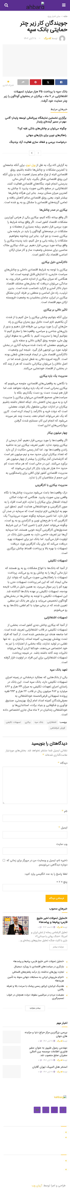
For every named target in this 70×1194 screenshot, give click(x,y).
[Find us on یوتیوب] (37, 1110)
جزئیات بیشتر (57, 946)
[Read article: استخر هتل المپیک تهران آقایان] (12, 1071)
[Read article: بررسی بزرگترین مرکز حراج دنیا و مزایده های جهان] (12, 1037)
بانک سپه (39, 722)
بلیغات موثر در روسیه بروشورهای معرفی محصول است (36, 1137)
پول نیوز (31, 165)
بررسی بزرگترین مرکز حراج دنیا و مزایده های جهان (46, 1034)
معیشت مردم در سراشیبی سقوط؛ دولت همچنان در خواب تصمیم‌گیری (35, 996)
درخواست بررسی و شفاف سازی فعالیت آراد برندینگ (37, 142)
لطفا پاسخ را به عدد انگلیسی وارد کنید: (45, 874)
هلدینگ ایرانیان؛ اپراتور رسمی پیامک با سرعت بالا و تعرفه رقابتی (35, 988)
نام (64, 811)
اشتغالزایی (51, 722)
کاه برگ (47, 38)
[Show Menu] (64, 5)
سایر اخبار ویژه (54, 16)
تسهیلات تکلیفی (13, 722)
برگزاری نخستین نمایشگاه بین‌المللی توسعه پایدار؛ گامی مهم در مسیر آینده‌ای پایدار (35, 120)
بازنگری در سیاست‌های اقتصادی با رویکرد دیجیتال (39, 967)
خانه (65, 16)
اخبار (7, 919)
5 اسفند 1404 (48, 927)
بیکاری (28, 722)
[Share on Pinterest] (35, 82)
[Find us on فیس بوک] (63, 1110)
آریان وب (37, 1185)
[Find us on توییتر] (54, 1110)
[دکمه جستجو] (6, 5)
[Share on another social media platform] (23, 82)
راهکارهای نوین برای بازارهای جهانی (46, 135)
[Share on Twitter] (48, 82)
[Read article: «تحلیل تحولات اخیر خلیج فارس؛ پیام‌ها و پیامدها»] (16, 925)
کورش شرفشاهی (57, 728)
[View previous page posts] (38, 153)
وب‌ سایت (61, 844)
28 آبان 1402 (30, 38)
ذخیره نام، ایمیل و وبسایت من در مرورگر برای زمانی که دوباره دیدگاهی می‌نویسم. (37, 862)
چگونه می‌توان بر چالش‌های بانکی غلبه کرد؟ (42, 128)
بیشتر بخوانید (35, 1008)
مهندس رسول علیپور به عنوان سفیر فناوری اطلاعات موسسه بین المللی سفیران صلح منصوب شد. (48, 1051)
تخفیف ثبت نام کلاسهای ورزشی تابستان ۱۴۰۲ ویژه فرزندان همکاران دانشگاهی (33, 1162)
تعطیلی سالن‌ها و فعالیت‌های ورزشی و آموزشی (39, 1169)
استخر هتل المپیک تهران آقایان (49, 1067)
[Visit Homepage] (35, 5)
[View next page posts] (31, 153)
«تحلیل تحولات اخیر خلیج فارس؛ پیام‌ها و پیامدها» (52, 920)
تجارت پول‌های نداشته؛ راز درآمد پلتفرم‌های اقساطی (38, 972)
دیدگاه (62, 763)
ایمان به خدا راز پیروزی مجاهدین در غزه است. (40, 1132)
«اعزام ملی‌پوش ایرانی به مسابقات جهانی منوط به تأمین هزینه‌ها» (36, 979)
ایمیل (62, 828)
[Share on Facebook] (61, 82)
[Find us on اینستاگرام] (45, 1110)
